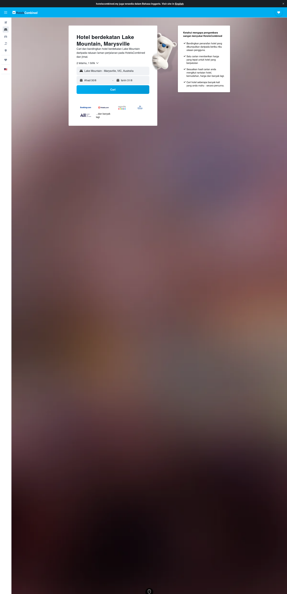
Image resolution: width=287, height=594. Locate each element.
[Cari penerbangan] (5, 22)
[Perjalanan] (5, 60)
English (179, 3)
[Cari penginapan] (5, 29)
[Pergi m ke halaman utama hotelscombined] (25, 12)
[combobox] (88, 63)
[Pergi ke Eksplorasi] (5, 50)
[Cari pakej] (5, 43)
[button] (283, 3)
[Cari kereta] (5, 36)
